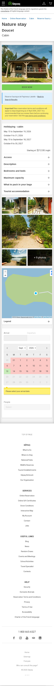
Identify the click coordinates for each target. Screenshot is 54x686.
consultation (5, 11)
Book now (27, 87)
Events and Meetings (27, 556)
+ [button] (5, 271)
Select (8, 407)
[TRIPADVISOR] (34, 638)
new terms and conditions (35, 116)
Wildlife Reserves (27, 465)
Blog (27, 541)
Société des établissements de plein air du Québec (14, 4)
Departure (31, 333)
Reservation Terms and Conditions (27, 597)
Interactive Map (27, 511)
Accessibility (27, 612)
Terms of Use (27, 607)
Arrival (6, 333)
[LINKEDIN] (40, 638)
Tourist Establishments (27, 470)
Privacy (27, 602)
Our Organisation (27, 480)
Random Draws (27, 551)
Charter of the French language (27, 617)
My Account (27, 516)
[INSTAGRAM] (20, 638)
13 (7, 371)
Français (27, 661)
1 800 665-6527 (27, 631)
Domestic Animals (27, 592)
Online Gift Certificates (27, 501)
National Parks (27, 460)
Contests (27, 571)
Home (4, 19)
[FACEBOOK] (14, 638)
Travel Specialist (27, 566)
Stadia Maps (37, 317)
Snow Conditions (27, 506)
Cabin (31, 19)
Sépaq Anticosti (27, 475)
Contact (27, 521)
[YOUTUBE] (27, 638)
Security (27, 587)
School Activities (27, 561)
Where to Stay (27, 455)
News (27, 546)
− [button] (5, 275)
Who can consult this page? (27, 665)
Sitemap (27, 657)
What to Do (27, 450)
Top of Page (27, 435)
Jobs (27, 526)
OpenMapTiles (47, 317)
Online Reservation (18, 19)
